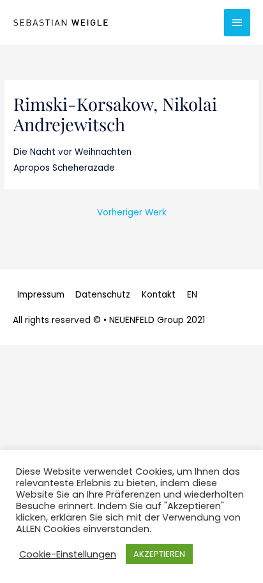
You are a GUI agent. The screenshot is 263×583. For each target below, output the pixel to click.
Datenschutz (102, 295)
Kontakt (159, 295)
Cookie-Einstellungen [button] (67, 554)
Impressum (40, 295)
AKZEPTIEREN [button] (159, 554)
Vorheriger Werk (132, 212)
